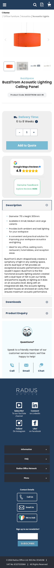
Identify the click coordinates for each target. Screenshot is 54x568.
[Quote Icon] (42, 4)
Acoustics (26, 16)
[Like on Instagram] (19, 426)
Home (6, 12)
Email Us (30, 507)
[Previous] (5, 39)
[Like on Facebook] (35, 426)
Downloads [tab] (13, 302)
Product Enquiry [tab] (17, 313)
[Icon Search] (34, 5)
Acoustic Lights (41, 16)
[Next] (48, 39)
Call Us (30, 497)
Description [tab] (14, 205)
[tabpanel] (27, 253)
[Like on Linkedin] (35, 408)
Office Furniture (11, 16)
